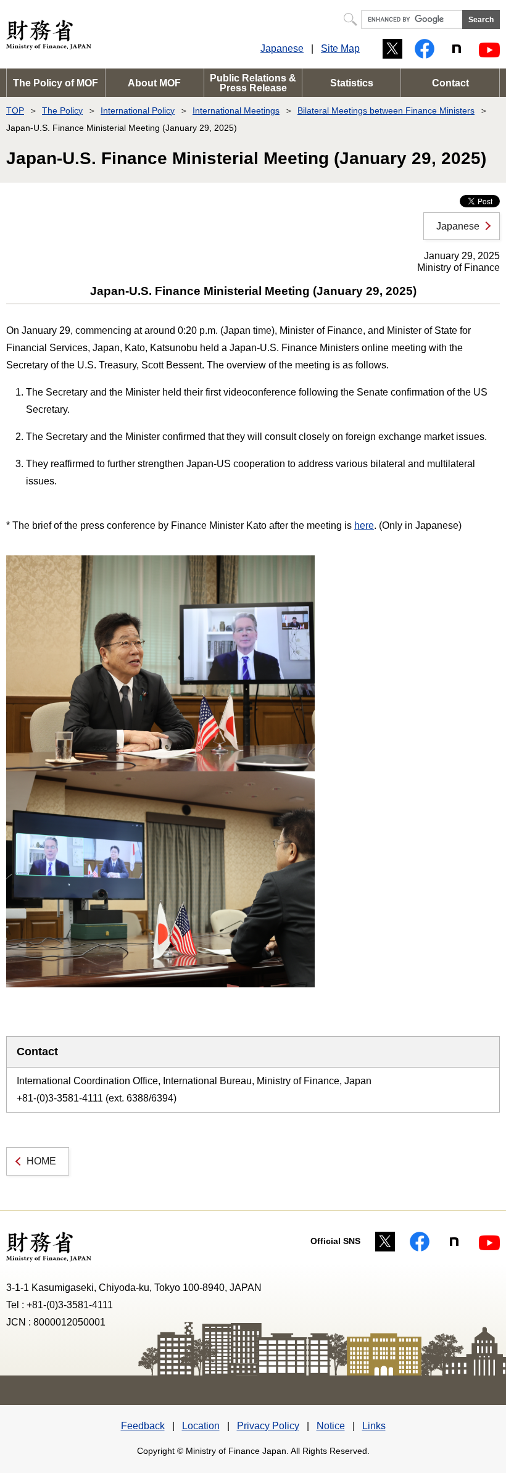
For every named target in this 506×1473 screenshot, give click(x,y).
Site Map (340, 48)
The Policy (62, 110)
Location (201, 1426)
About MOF (154, 83)
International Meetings (236, 110)
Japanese (282, 48)
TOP (15, 110)
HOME (41, 1161)
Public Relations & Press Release (253, 83)
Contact (450, 83)
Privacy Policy (268, 1426)
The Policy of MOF (55, 83)
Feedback (143, 1426)
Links (374, 1426)
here (364, 525)
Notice (331, 1426)
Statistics (351, 83)
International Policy (138, 110)
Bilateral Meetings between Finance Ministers (386, 110)
